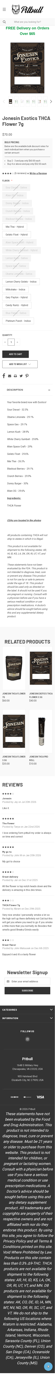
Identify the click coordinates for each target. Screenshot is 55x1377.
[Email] (9, 375)
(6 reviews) (20, 173)
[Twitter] (21, 375)
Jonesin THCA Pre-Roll (39, 758)
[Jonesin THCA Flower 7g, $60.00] (14, 668)
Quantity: (7, 335)
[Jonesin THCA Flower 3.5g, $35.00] (14, 731)
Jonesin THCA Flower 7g (13, 695)
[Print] (15, 375)
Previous (4, 101)
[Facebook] (3, 375)
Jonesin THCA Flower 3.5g (13, 758)
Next (50, 101)
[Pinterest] (26, 375)
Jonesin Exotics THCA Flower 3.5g (41, 695)
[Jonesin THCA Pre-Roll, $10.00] (41, 731)
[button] (37, 173)
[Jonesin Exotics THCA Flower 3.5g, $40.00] (41, 668)
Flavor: (6, 180)
